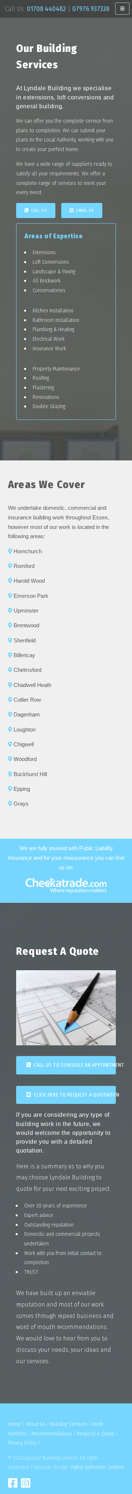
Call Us (38, 210)
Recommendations (52, 1433)
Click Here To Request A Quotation (73, 1095)
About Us (35, 1424)
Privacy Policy (22, 1442)
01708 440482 (46, 9)
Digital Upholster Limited (97, 1467)
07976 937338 (90, 9)
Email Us (84, 210)
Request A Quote (96, 1433)
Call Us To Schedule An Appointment (73, 1065)
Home (14, 1424)
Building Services (68, 1424)
